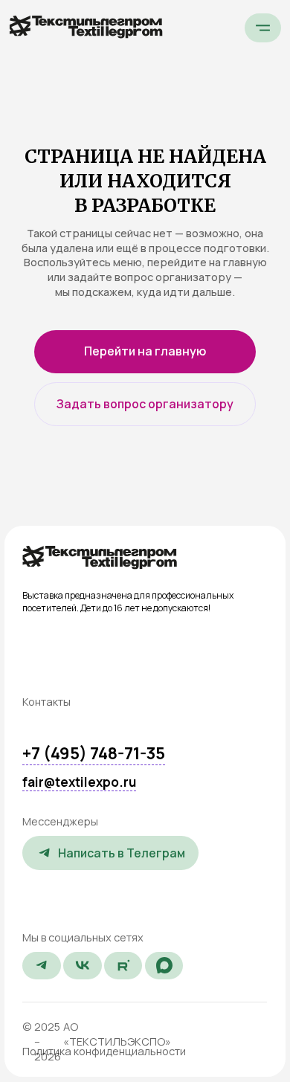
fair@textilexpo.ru (79, 781)
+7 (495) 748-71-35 (93, 753)
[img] (99, 557)
